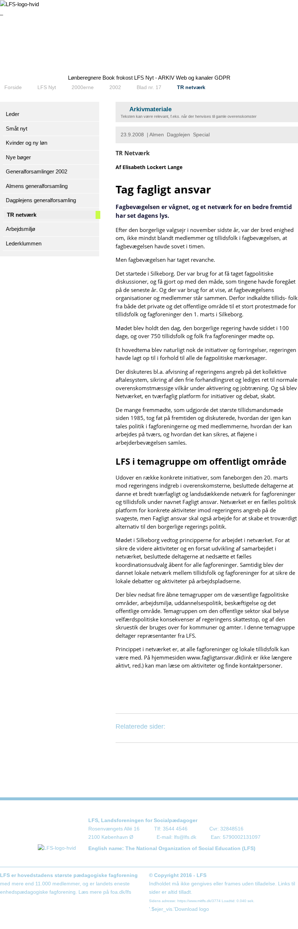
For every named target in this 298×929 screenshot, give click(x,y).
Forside (13, 87)
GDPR (222, 78)
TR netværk (191, 87)
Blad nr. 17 (149, 87)
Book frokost (117, 78)
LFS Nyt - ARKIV (154, 78)
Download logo (192, 909)
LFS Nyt (46, 87)
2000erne (83, 87)
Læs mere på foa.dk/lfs (104, 892)
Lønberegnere (84, 78)
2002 (115, 87)
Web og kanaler (194, 78)
